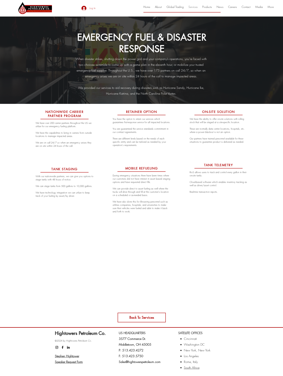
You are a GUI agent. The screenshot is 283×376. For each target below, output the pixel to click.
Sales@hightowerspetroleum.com (140, 362)
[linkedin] (68, 347)
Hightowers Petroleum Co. (80, 333)
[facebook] (62, 347)
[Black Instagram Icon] (57, 347)
